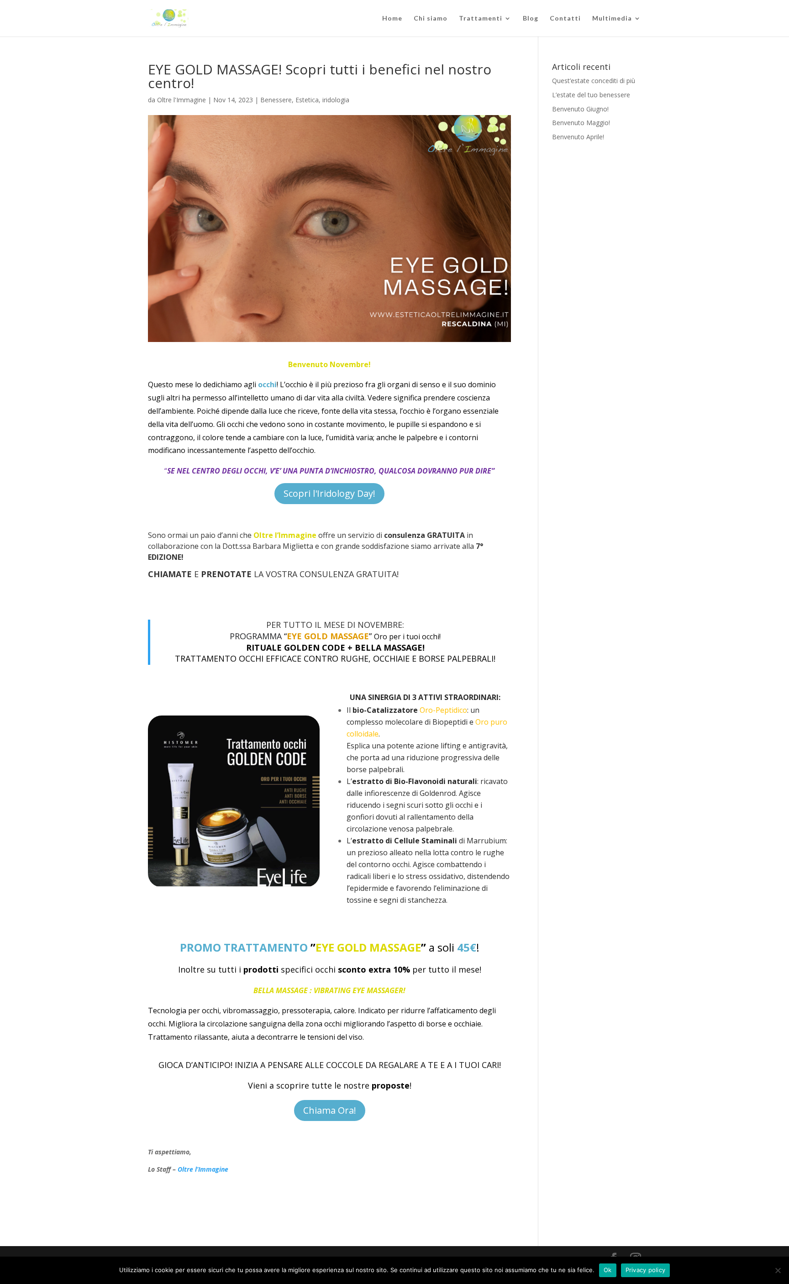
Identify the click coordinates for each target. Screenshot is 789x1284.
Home (392, 18)
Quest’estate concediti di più (593, 80)
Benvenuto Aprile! (578, 136)
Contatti (565, 18)
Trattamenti (480, 18)
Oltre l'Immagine (181, 99)
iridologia (335, 99)
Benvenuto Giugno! (580, 109)
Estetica (307, 99)
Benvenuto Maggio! (581, 122)
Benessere (276, 99)
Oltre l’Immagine (203, 1169)
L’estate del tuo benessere (591, 94)
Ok (608, 1269)
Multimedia (612, 18)
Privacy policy (646, 1269)
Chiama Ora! (329, 1110)
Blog (530, 18)
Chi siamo (430, 18)
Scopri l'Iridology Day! (329, 493)
